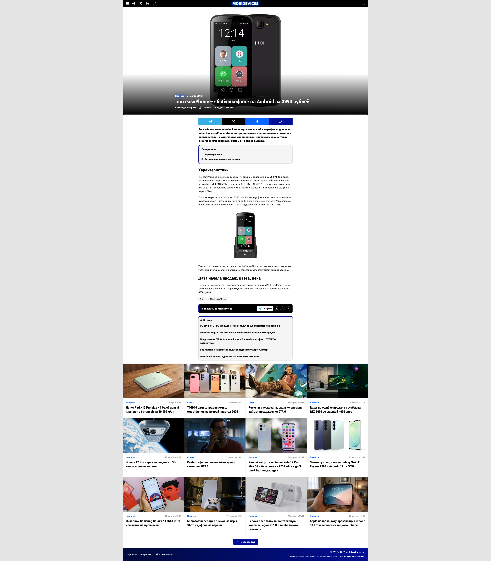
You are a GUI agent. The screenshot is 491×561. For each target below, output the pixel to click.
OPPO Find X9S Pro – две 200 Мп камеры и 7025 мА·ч (229, 356)
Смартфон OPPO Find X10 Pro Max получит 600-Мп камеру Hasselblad (240, 325)
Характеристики (213, 154)
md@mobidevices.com (354, 556)
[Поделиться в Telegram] (210, 121)
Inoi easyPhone (218, 299)
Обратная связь (164, 554)
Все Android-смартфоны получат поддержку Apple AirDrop (234, 349)
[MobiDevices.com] (245, 3)
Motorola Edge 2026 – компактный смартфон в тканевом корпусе (237, 332)
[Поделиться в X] (234, 121)
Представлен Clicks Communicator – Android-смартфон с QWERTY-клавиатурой (238, 341)
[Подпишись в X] (140, 3)
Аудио (220, 107)
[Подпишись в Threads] (147, 3)
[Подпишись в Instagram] (154, 3)
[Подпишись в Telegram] (133, 3)
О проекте (131, 554)
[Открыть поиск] (363, 3)
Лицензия (146, 554)
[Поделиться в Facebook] (257, 121)
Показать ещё (247, 542)
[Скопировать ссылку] (281, 121)
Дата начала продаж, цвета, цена (222, 159)
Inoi (203, 299)
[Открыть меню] (127, 3)
